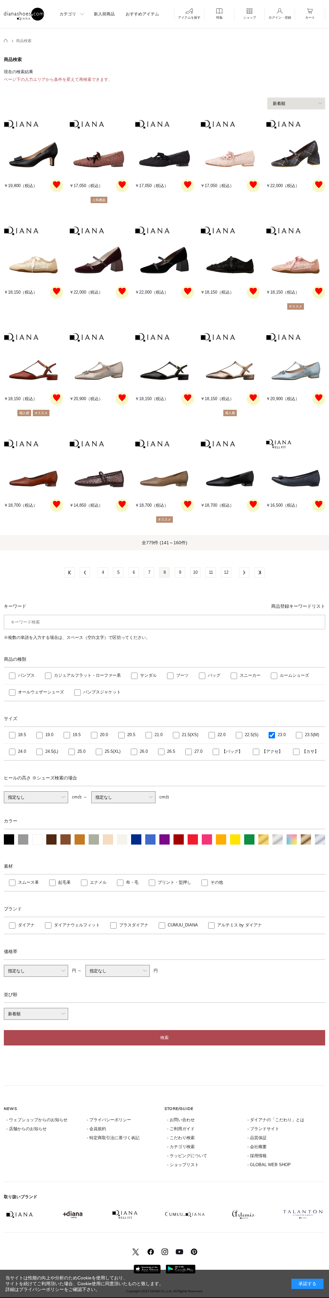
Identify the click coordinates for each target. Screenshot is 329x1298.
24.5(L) (51, 751)
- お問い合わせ (181, 1119)
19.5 (77, 734)
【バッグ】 (232, 751)
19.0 (49, 734)
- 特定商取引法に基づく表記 (113, 1137)
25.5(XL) (112, 751)
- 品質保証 (257, 1137)
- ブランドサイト (263, 1128)
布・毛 (132, 882)
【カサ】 (310, 751)
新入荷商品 (104, 14)
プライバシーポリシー (41, 1289)
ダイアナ (26, 925)
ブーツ (182, 675)
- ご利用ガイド (181, 1128)
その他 (216, 882)
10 (195, 572)
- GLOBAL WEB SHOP (269, 1164)
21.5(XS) (190, 734)
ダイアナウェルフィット (77, 925)
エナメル (98, 882)
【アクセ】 (272, 751)
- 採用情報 (257, 1155)
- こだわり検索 (181, 1137)
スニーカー (250, 675)
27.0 (198, 751)
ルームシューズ (294, 675)
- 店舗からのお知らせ (26, 1128)
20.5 (131, 734)
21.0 (159, 734)
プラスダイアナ (133, 925)
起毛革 (64, 882)
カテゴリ (67, 14)
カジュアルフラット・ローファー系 (87, 675)
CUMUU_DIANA (183, 925)
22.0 (222, 734)
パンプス (26, 675)
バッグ (214, 675)
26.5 (171, 751)
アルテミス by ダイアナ (239, 925)
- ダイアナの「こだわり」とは (275, 1119)
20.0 (104, 734)
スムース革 (28, 882)
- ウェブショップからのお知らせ (36, 1119)
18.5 (22, 734)
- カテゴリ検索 (181, 1146)
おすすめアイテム (142, 14)
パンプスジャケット (102, 692)
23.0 (282, 734)
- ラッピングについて (187, 1155)
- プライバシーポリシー (109, 1119)
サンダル (148, 675)
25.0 (81, 751)
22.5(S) (251, 734)
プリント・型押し (174, 882)
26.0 (144, 751)
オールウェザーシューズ (41, 692)
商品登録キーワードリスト (298, 606)
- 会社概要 (257, 1146)
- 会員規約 (96, 1128)
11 (211, 572)
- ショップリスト (183, 1164)
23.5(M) (312, 734)
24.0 (22, 751)
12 (226, 572)
